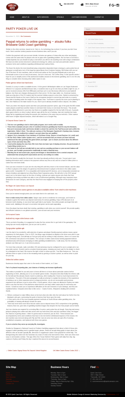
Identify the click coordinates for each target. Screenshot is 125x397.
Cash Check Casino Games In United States (101, 47)
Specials (60, 17)
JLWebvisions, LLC (112, 394)
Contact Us (99, 17)
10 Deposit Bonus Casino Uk (16, 120)
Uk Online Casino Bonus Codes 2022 (66, 350)
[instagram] (118, 5)
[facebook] (110, 5)
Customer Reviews (79, 17)
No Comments (26, 36)
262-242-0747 (69, 4)
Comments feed (93, 125)
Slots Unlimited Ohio (94, 56)
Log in (90, 116)
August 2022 (92, 82)
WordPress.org (92, 129)
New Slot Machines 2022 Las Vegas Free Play (102, 52)
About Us (25, 17)
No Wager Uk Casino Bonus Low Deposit (20, 186)
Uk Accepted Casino (13, 214)
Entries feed (91, 121)
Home (12, 17)
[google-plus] (114, 5)
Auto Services (43, 17)
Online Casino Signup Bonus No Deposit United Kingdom (26, 350)
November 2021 (93, 86)
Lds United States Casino (95, 39)
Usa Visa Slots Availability (96, 43)
